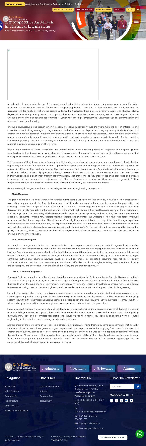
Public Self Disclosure (84, 10)
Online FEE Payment (103, 10)
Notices (43, 391)
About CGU (10, 386)
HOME (7, 30)
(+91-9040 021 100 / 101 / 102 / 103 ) (89, 402)
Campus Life (11, 396)
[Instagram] (121, 400)
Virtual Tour (119, 10)
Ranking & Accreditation (17, 410)
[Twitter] (116, 400)
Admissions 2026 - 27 (62, 10)
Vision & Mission (12, 391)
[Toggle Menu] (136, 21)
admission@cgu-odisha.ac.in (89, 428)
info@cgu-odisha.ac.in (88, 423)
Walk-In (130, 10)
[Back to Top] (141, 442)
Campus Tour (46, 396)
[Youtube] (126, 400)
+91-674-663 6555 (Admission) (90, 411)
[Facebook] (111, 400)
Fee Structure (11, 400)
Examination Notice (49, 386)
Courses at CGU (12, 405)
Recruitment (46, 400)
